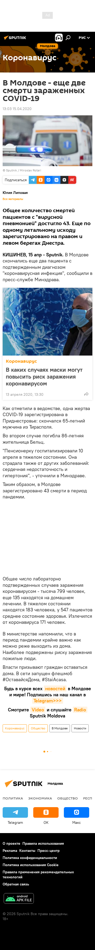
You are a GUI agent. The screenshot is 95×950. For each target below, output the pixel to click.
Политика (13, 798)
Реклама (10, 850)
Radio (80, 710)
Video (38, 710)
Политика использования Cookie (31, 864)
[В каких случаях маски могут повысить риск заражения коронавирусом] (47, 322)
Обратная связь (16, 884)
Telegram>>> (48, 701)
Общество (38, 728)
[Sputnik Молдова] (16, 39)
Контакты (27, 850)
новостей (55, 688)
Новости (80, 728)
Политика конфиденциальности (30, 857)
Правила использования (43, 843)
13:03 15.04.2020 (17, 108)
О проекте (11, 843)
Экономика (40, 798)
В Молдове (60, 728)
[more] (86, 394)
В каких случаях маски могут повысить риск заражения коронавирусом (44, 376)
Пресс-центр (48, 850)
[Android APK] (19, 899)
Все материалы (13, 199)
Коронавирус (21, 361)
